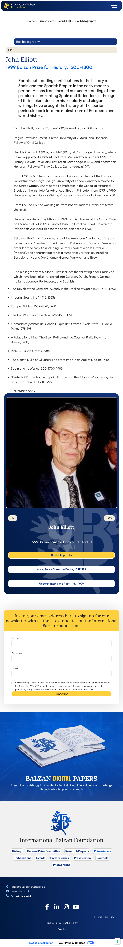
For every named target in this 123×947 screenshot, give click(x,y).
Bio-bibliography (61, 555)
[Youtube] (75, 906)
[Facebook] (47, 906)
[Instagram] (66, 906)
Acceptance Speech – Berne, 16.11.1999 (61, 569)
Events (40, 858)
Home (31, 20)
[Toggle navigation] (112, 6)
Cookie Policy (70, 922)
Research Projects (77, 851)
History (17, 851)
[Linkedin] (56, 906)
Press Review (82, 858)
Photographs (61, 865)
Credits (61, 929)
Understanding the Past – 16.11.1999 (61, 583)
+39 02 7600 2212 (21, 895)
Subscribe (62, 694)
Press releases (59, 858)
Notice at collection (41, 942)
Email (15, 668)
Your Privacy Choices (72, 942)
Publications (23, 858)
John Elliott (64, 20)
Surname (17, 653)
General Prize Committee (43, 851)
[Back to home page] (7, 6)
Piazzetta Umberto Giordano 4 (28, 886)
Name (15, 638)
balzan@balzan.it (20, 891)
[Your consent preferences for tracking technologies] (117, 941)
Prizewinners (46, 20)
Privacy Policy (53, 922)
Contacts (102, 858)
